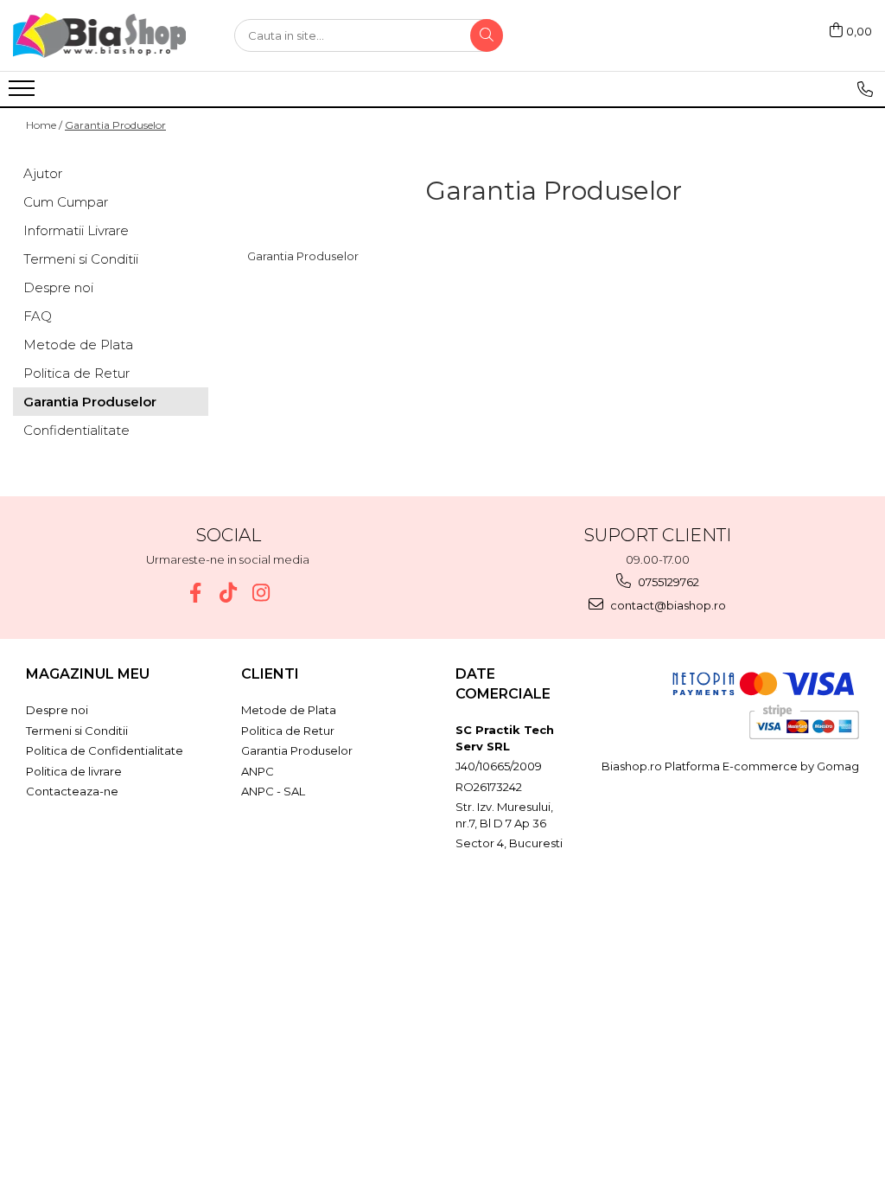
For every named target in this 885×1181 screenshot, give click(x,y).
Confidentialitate (76, 430)
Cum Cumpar (65, 202)
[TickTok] (228, 593)
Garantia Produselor (115, 124)
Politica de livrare (74, 771)
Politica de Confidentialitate (104, 750)
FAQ (37, 316)
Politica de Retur (76, 373)
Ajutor (42, 173)
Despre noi (58, 287)
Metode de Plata (78, 344)
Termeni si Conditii (80, 259)
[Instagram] (260, 593)
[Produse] (24, 93)
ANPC (257, 771)
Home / (44, 124)
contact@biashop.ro (667, 605)
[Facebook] (195, 593)
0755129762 (667, 582)
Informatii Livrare (76, 230)
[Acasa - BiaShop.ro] (99, 35)
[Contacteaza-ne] (865, 89)
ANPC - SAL (273, 791)
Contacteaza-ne (72, 791)
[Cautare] (486, 35)
